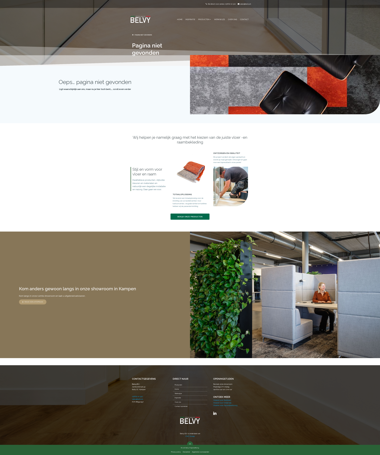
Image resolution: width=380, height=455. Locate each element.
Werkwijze (219, 19)
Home (179, 19)
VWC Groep (190, 436)
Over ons (232, 19)
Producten (203, 19)
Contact (244, 19)
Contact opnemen (181, 406)
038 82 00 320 (137, 396)
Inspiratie (190, 19)
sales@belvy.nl (137, 399)
